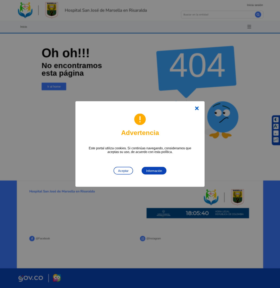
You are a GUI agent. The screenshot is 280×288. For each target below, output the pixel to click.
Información (154, 171)
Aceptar (123, 171)
